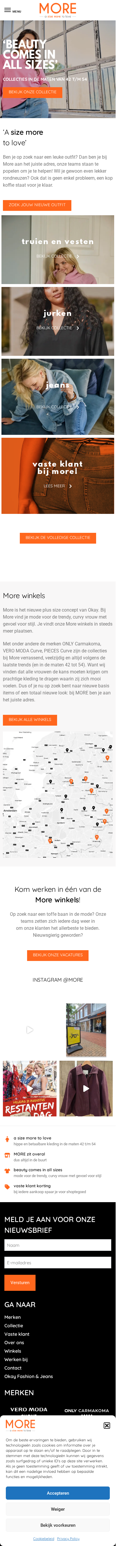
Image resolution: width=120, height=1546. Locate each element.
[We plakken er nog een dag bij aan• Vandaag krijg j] (30, 1030)
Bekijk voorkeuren (57, 1525)
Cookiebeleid (43, 1538)
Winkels (12, 1351)
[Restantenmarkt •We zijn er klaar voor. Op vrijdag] (30, 1088)
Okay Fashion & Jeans (28, 1376)
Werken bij (16, 1359)
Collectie (13, 1325)
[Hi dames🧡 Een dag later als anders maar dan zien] (86, 1088)
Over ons (14, 1342)
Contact (13, 1368)
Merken (12, 1317)
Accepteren (58, 1493)
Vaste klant (16, 1334)
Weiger (58, 1509)
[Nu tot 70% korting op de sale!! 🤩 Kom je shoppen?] (86, 1030)
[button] (107, 1425)
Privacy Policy (68, 1538)
